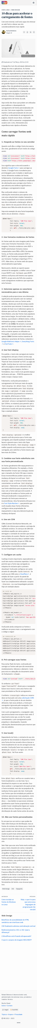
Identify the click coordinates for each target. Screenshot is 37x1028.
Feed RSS (15, 1009)
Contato (9, 1005)
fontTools (8, 344)
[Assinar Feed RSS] (30, 32)
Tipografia (19, 889)
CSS (13, 889)
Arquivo (10, 1014)
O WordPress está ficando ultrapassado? (16, 936)
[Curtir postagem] (24, 32)
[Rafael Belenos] (4, 2)
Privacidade (18, 1014)
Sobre (4, 1005)
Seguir (6, 1009)
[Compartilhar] (27, 32)
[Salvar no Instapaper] (33, 32)
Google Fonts (13, 168)
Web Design (15, 10)
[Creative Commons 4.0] (2, 1018)
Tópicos (4, 1014)
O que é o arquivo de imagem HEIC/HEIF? (17, 940)
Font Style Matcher (11, 503)
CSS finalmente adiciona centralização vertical (18, 926)
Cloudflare (24, 574)
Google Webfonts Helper (10, 341)
